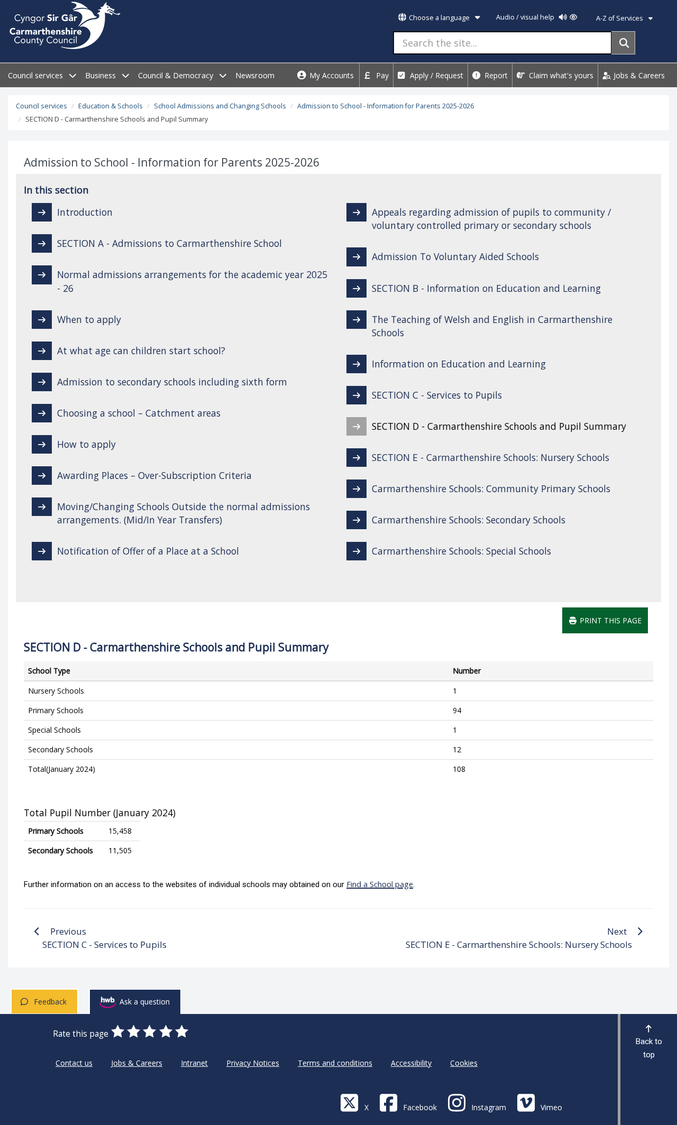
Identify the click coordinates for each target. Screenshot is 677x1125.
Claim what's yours (560, 75)
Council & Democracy (176, 75)
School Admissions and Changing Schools (220, 106)
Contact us (74, 1063)
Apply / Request (435, 75)
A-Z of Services (620, 18)
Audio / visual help (526, 17)
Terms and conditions (335, 1063)
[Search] (623, 42)
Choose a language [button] (439, 17)
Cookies (464, 1063)
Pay (381, 75)
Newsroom (255, 75)
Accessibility (411, 1063)
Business (101, 75)
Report (495, 75)
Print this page (610, 620)
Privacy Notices (252, 1063)
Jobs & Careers (638, 75)
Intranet (194, 1063)
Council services (36, 75)
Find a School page (379, 884)
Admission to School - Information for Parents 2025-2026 (385, 106)
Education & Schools (110, 106)
